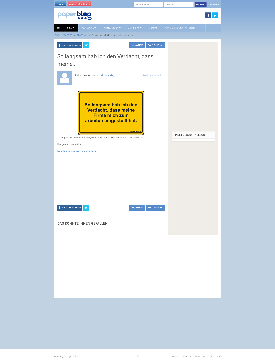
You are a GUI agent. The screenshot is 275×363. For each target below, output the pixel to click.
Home (60, 4)
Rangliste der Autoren (180, 27)
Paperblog (58, 356)
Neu (70, 27)
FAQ (211, 356)
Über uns (187, 356)
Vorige (138, 45)
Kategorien (111, 27)
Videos (153, 27)
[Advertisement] (148, 15)
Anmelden (200, 4)
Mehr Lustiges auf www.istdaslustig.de (77, 151)
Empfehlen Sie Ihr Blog (79, 4)
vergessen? (214, 4)
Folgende (154, 45)
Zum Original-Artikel (151, 75)
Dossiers (134, 27)
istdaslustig (107, 75)
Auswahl (88, 27)
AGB (219, 356)
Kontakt (175, 356)
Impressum (200, 356)
